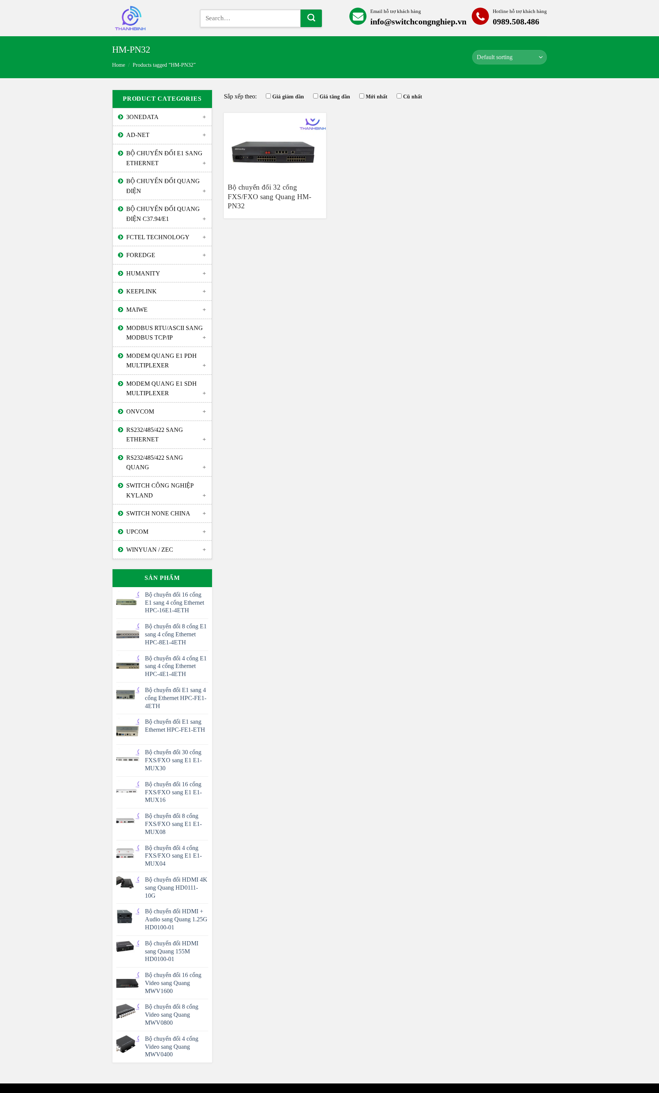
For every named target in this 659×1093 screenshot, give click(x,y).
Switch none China (158, 513)
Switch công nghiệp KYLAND (160, 490)
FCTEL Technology (158, 237)
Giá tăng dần (335, 96)
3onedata (142, 117)
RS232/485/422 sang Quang (154, 462)
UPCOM (137, 531)
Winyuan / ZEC (149, 549)
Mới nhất (376, 96)
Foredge (140, 255)
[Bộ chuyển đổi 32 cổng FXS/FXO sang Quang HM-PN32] (275, 144)
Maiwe (137, 309)
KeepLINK (141, 291)
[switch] (150, 18)
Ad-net (137, 135)
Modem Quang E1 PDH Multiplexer (161, 361)
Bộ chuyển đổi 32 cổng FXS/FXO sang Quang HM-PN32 (269, 196)
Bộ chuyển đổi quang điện (163, 186)
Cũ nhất (412, 96)
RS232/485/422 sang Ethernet (154, 435)
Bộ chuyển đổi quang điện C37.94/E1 (163, 214)
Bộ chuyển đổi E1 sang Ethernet (164, 158)
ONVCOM (140, 411)
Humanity (143, 273)
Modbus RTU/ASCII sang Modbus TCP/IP (164, 333)
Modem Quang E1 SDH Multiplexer (161, 388)
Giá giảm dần (288, 96)
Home (118, 65)
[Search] (311, 18)
